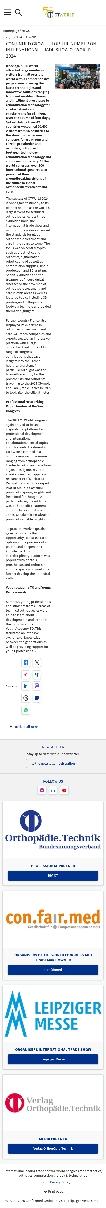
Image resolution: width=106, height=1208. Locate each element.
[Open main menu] (7, 12)
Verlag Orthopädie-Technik (53, 1148)
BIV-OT (53, 875)
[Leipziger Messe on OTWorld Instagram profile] (42, 790)
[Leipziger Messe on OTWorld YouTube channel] (64, 790)
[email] (37, 698)
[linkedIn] (25, 685)
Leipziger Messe (53, 1059)
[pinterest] (25, 674)
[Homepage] (58, 12)
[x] (37, 662)
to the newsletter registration (53, 763)
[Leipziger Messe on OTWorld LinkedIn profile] (53, 790)
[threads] (25, 698)
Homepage (11, 31)
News (26, 31)
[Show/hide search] (18, 12)
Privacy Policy (60, 1182)
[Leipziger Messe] (98, 12)
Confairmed (53, 969)
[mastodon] (37, 685)
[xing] (37, 674)
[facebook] (25, 662)
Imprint (41, 1182)
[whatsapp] (25, 710)
